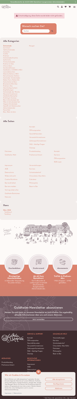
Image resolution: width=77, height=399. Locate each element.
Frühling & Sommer (10, 98)
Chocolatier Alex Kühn (61, 346)
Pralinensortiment (8, 365)
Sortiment (6, 48)
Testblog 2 (8, 212)
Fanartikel (6, 110)
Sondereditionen (9, 68)
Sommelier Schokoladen (11, 78)
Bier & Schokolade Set (11, 100)
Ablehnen (58, 388)
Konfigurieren (58, 384)
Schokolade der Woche (11, 92)
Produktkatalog (7, 362)
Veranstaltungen (59, 338)
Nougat (31, 46)
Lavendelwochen (9, 72)
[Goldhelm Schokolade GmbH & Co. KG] (7, 7)
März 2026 (7, 210)
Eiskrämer (56, 348)
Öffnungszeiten (33, 340)
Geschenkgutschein (10, 88)
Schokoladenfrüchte (10, 58)
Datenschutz (18, 393)
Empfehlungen (8, 90)
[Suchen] (58, 7)
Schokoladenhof (59, 343)
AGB (28, 367)
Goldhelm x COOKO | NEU (12, 70)
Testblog (7, 214)
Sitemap (30, 354)
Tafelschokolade (9, 50)
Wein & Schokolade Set (11, 102)
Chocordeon (7, 66)
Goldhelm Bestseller (10, 96)
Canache (6, 52)
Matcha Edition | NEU (11, 74)
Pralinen (6, 56)
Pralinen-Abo (8, 86)
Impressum (31, 364)
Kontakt (30, 338)
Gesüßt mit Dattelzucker (12, 106)
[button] (62, 7)
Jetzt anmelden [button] (38, 319)
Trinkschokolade (9, 62)
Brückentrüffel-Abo (10, 84)
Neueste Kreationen (10, 94)
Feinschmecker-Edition (11, 76)
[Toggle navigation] (73, 7)
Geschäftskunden (33, 343)
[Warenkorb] (70, 7)
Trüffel (5, 54)
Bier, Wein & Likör (9, 112)
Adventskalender (9, 108)
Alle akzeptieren (58, 379)
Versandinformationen (35, 346)
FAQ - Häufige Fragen (35, 351)
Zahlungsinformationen (35, 348)
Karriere (56, 340)
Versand (72, 398)
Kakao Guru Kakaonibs (11, 80)
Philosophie (57, 351)
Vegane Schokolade (10, 104)
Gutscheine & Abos (10, 82)
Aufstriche (7, 60)
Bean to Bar (57, 354)
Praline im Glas (8, 64)
